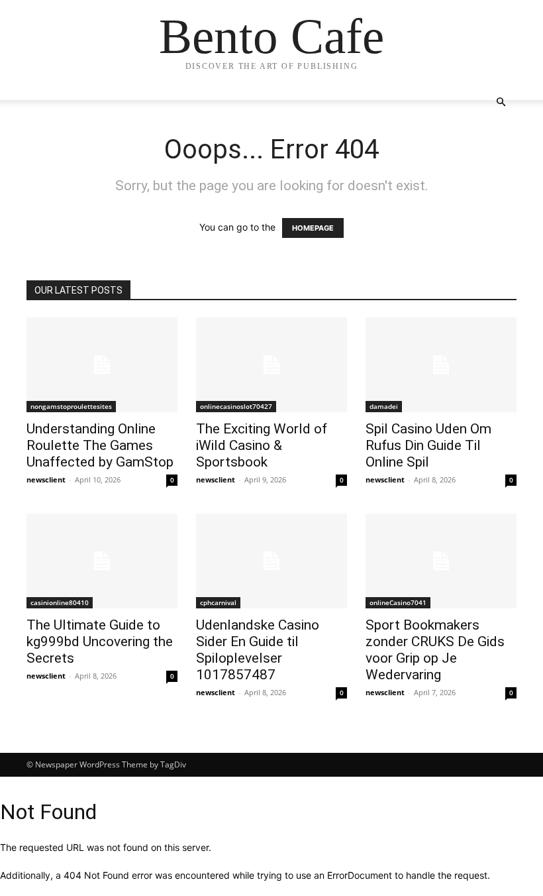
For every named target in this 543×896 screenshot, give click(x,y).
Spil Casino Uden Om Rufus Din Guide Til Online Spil (428, 445)
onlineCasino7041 (398, 602)
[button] (501, 102)
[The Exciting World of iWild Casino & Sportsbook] (271, 364)
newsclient (46, 479)
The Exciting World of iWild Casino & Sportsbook (261, 445)
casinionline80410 (59, 602)
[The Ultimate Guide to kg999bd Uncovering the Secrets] (101, 561)
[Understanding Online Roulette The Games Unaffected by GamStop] (101, 364)
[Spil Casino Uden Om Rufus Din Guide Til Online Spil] (441, 364)
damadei (384, 406)
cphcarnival (218, 602)
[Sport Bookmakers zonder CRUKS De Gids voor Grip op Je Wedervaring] (441, 561)
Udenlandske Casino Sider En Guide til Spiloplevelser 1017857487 (257, 650)
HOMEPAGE (313, 228)
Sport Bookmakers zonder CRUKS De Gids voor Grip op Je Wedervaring (435, 650)
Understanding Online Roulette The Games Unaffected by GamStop (99, 445)
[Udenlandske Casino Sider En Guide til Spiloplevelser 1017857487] (271, 561)
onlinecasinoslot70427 (236, 406)
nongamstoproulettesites (71, 406)
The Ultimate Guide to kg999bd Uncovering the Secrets (99, 641)
